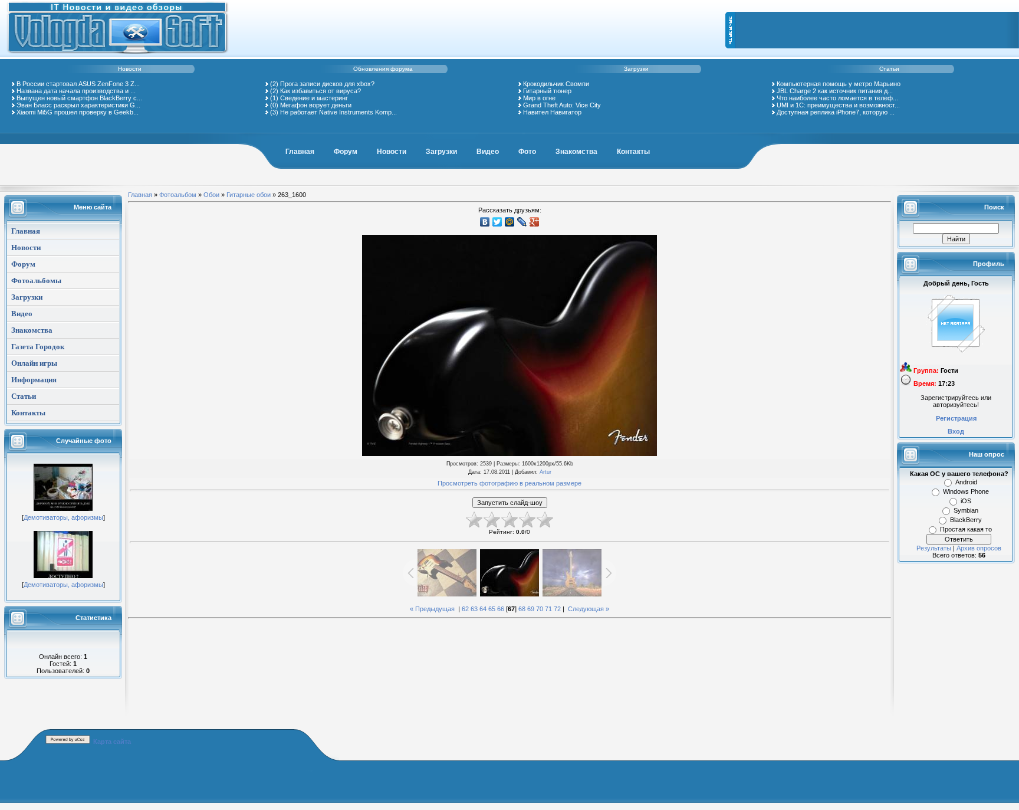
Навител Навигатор (552, 112)
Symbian (966, 510)
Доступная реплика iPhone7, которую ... (836, 112)
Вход (956, 431)
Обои (211, 194)
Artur (545, 472)
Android (966, 482)
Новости (130, 68)
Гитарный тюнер (547, 90)
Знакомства (576, 151)
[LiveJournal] (522, 221)
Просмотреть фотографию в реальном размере (509, 483)
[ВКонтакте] (485, 221)
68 (521, 608)
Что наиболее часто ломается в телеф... (837, 97)
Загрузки (636, 68)
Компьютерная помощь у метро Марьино (838, 83)
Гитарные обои (248, 194)
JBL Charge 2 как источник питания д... (835, 90)
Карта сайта (112, 741)
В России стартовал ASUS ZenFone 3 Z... (78, 83)
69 (530, 608)
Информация (34, 379)
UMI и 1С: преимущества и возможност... (838, 105)
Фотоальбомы (36, 280)
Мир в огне (539, 97)
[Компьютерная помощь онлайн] (118, 55)
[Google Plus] (534, 221)
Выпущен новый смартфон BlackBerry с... (79, 97)
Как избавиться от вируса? (320, 90)
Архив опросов (978, 548)
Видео (487, 151)
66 (500, 608)
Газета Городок (37, 346)
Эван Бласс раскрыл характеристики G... (78, 105)
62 (465, 608)
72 (557, 608)
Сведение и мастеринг (314, 97)
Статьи (889, 68)
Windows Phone (966, 491)
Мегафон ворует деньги (315, 105)
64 (483, 608)
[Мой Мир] (510, 221)
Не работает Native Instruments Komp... (338, 112)
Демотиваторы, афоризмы (63, 517)
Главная (299, 151)
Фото (527, 151)
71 (548, 608)
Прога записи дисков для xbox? (327, 83)
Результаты (933, 548)
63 (474, 608)
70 (539, 608)
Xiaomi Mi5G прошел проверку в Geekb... (78, 112)
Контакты (633, 151)
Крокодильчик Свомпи (556, 83)
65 (491, 608)
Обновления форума (383, 68)
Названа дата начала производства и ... (76, 90)
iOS (966, 500)
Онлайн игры (34, 363)
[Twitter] (497, 221)
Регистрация (956, 418)
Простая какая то (966, 529)
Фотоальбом (177, 194)
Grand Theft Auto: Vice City (562, 105)
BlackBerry (966, 519)
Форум (345, 151)
